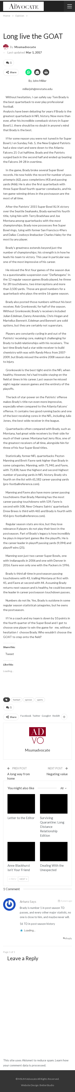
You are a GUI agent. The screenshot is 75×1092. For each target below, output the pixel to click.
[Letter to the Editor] (21, 803)
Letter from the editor (9, 842)
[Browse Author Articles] (38, 735)
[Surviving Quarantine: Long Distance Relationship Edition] (54, 803)
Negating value (57, 774)
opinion (28, 699)
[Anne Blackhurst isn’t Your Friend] (21, 851)
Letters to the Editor (9, 794)
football (16, 699)
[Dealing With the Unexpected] (54, 851)
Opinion (4, 27)
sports (40, 699)
